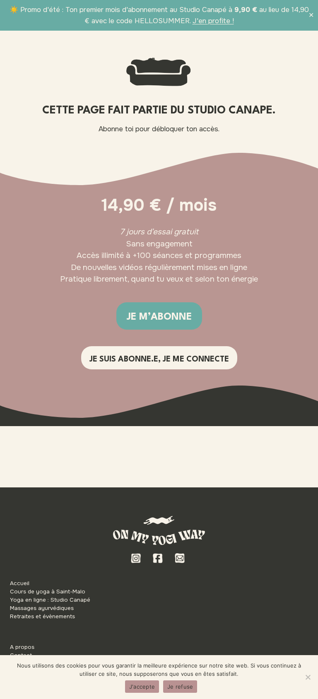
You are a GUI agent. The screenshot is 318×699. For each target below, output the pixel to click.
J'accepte (142, 686)
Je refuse (180, 686)
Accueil (19, 583)
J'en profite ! (213, 21)
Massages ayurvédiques (42, 608)
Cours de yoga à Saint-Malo (47, 591)
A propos (22, 647)
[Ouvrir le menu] (299, 47)
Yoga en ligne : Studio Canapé (50, 599)
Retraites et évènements (42, 616)
